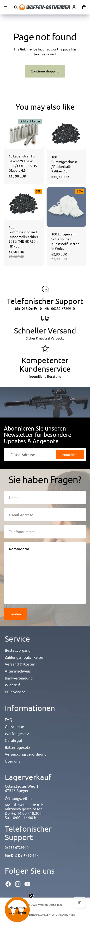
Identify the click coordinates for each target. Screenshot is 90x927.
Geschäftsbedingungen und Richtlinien (45, 914)
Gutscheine (14, 726)
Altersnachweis (18, 670)
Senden (15, 614)
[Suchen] (16, 7)
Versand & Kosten (20, 663)
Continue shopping (45, 71)
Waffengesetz (17, 733)
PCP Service (15, 691)
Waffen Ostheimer (50, 904)
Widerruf (12, 684)
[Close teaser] (31, 895)
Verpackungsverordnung (26, 753)
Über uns (12, 760)
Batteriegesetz (17, 747)
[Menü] (5, 7)
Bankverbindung (19, 677)
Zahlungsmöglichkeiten (24, 657)
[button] (17, 909)
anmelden (70, 454)
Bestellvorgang (17, 650)
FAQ (8, 719)
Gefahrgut (13, 740)
